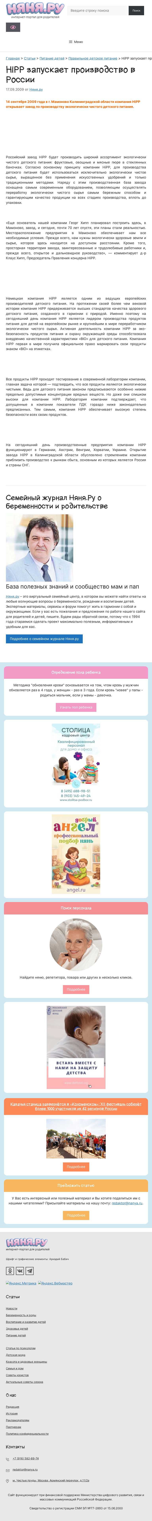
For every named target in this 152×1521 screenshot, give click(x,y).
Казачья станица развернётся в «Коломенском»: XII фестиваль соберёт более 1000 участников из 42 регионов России (76, 1106)
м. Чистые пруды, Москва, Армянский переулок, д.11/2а (51, 1480)
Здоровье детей (17, 1328)
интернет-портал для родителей (27, 1249)
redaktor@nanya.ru (127, 1203)
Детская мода (15, 1355)
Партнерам (13, 1427)
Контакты (15, 1446)
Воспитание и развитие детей (26, 1322)
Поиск (136, 10)
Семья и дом (15, 1368)
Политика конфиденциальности (27, 1433)
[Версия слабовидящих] (13, 27)
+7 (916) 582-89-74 (26, 1458)
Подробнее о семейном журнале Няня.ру (44, 639)
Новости (11, 1308)
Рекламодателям (17, 1420)
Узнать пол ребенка (76, 707)
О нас (11, 1395)
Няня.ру (12, 596)
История (12, 1413)
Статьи (13, 1296)
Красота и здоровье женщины (26, 1361)
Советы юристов (17, 1375)
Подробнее (76, 989)
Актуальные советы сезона (24, 1381)
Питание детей (16, 1335)
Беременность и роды (21, 1315)
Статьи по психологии (20, 1348)
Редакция (12, 1406)
